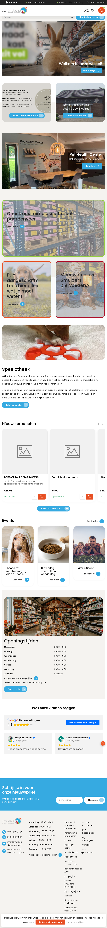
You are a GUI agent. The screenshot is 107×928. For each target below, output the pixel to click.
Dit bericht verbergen (50, 922)
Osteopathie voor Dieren (71, 909)
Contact (69, 840)
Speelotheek (71, 856)
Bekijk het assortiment (52, 508)
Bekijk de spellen (14, 405)
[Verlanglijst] (92, 10)
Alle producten (87, 851)
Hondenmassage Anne (71, 870)
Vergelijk (86, 844)
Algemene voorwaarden (71, 863)
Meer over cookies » (75, 922)
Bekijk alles (92, 521)
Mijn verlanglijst (87, 839)
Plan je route (14, 689)
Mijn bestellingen (88, 831)
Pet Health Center (69, 846)
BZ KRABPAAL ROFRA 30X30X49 (21, 477)
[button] (4, 743)
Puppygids (70, 876)
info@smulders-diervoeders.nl (15, 843)
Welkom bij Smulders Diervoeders (70, 825)
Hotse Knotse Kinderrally (71, 902)
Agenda (68, 895)
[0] (101, 10)
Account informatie (87, 824)
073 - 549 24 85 (98, 2)
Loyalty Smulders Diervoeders (70, 883)
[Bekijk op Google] (10, 739)
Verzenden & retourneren (71, 834)
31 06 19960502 (14, 837)
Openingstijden (71, 891)
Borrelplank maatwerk (65, 477)
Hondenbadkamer (88, 17)
